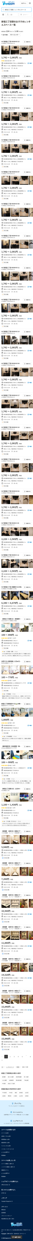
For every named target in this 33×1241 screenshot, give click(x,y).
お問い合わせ (4, 1206)
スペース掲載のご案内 (6, 1163)
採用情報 (3, 1212)
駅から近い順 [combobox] (14, 34)
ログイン (23, 3)
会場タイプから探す (6, 1136)
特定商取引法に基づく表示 (7, 1218)
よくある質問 (4, 1152)
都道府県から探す (5, 1142)
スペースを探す (5, 1133)
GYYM (2, 1193)
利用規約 (3, 1155)
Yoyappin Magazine (6, 1201)
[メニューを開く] (30, 3)
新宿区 (18, 1067)
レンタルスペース (10, 1067)
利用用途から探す (5, 1139)
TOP (2, 1067)
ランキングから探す (6, 1146)
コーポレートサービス (6, 1149)
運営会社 (3, 1209)
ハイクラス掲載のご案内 (7, 1167)
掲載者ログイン (5, 1170)
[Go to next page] (2, 1060)
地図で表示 (17, 1237)
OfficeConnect (4, 1184)
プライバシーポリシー (6, 1215)
